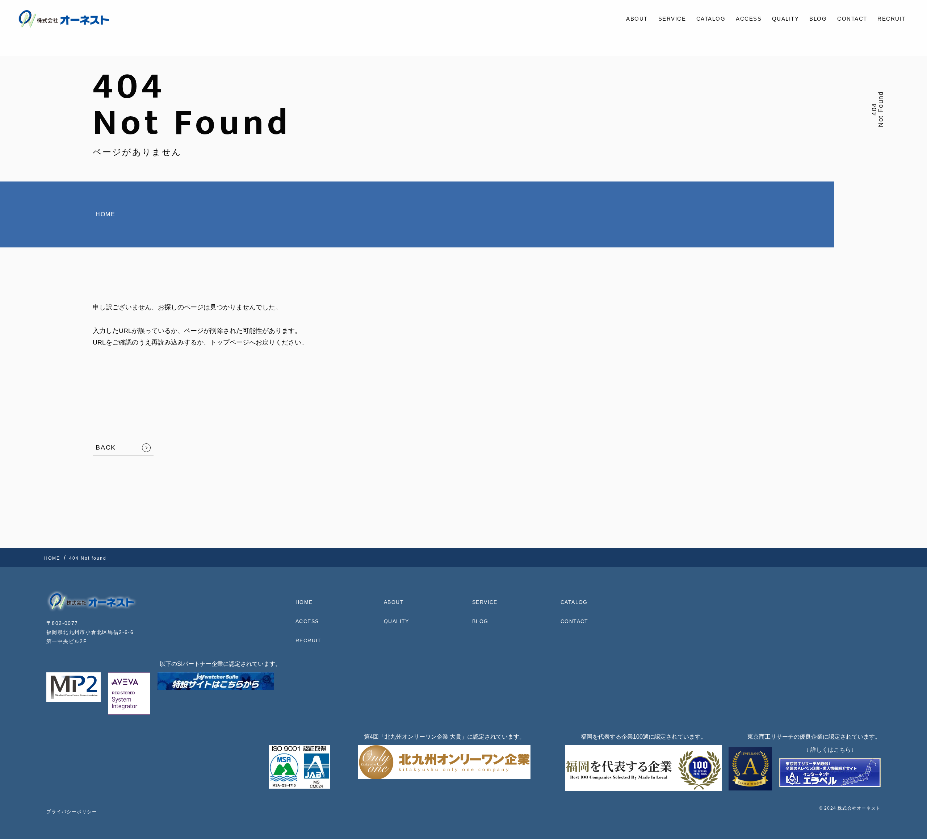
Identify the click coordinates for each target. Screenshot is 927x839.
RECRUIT (891, 19)
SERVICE (672, 19)
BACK (106, 447)
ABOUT (637, 19)
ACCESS (749, 19)
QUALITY (785, 19)
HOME (105, 214)
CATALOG (711, 19)
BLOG (818, 19)
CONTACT (852, 19)
